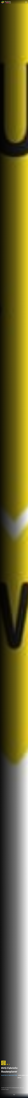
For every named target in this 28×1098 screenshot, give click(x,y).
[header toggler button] (26, 2)
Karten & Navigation (9, 1075)
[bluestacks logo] (6, 2)
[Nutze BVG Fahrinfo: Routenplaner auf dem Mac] (14, 1083)
